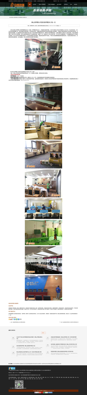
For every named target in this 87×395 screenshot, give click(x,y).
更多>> (43, 332)
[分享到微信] (16, 319)
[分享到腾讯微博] (13, 319)
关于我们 (34, 4)
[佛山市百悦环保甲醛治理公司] (17, 6)
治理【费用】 (59, 4)
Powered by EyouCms (50, 390)
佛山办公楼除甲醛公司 (30, 370)
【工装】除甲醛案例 (51, 4)
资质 (71, 4)
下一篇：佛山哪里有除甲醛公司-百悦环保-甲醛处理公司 (68, 322)
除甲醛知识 (66, 4)
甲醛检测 (52, 35)
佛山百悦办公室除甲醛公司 (14, 17)
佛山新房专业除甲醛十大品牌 (39, 363)
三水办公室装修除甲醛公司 (46, 370)
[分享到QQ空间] (9, 319)
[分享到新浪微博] (11, 319)
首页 (29, 4)
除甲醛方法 (25, 17)
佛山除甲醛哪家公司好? (57, 363)
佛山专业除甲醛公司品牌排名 (18, 363)
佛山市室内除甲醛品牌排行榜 (29, 363)
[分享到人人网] (15, 319)
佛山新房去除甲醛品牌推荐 (48, 363)
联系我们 (75, 4)
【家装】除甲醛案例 (41, 4)
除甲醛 (27, 71)
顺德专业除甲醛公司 (38, 370)
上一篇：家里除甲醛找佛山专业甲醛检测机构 (17, 322)
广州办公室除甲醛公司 (22, 370)
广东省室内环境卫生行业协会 (14, 370)
